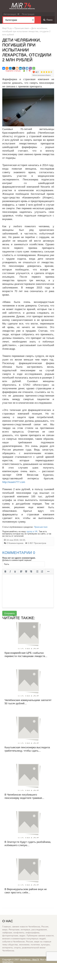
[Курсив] (10, 571)
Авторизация (10, 14)
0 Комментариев (15, 543)
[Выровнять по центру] (26, 571)
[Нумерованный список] (42, 571)
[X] (13, 68)
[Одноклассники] (7, 68)
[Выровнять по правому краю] (31, 571)
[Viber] (30, 68)
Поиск (48, 20)
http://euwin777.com (13, 482)
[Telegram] (27, 68)
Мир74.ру (7, 28)
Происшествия (21, 28)
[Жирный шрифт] (5, 571)
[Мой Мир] (10, 68)
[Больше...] (48, 571)
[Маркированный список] (37, 571)
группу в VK (32, 531)
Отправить (9, 613)
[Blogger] (17, 68)
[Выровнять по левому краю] (21, 571)
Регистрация (28, 14)
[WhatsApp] (33, 68)
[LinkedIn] (20, 68)
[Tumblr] (23, 68)
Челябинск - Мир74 (29, 959)
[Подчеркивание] (15, 571)
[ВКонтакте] (3, 68)
